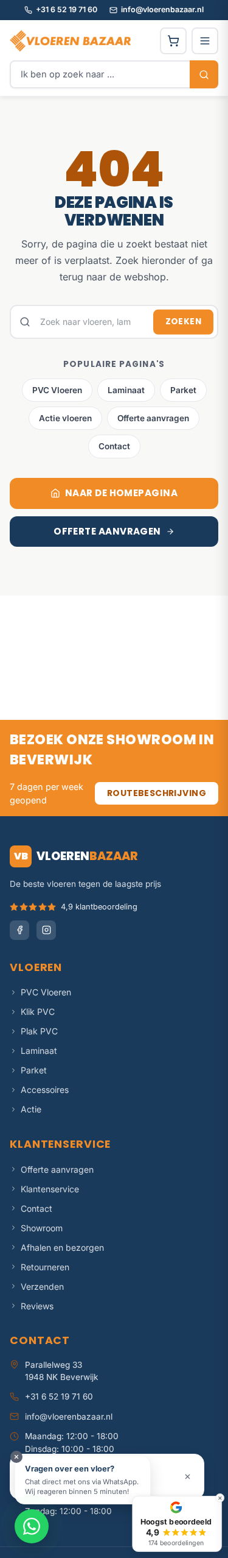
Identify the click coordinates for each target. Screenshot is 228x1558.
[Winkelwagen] (173, 40)
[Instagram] (46, 930)
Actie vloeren (65, 418)
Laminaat (126, 390)
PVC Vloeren (57, 390)
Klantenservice (50, 1189)
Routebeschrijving (156, 793)
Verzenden (42, 1286)
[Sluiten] (187, 1476)
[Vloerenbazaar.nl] (70, 41)
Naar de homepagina (121, 492)
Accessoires (45, 1089)
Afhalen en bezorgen (62, 1247)
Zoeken (183, 321)
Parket (183, 390)
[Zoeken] (204, 74)
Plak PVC (39, 1031)
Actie (31, 1109)
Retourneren (45, 1267)
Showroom (42, 1228)
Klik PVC (38, 1011)
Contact (114, 446)
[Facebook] (19, 930)
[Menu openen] (205, 40)
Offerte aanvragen (153, 418)
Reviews (37, 1306)
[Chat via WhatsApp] (32, 1526)
